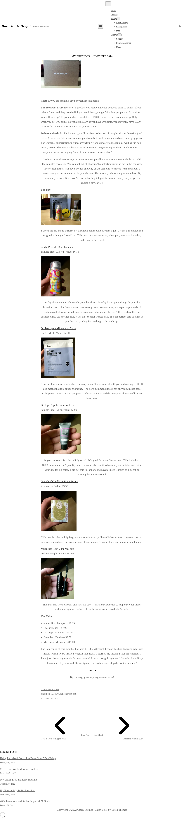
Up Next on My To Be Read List (17, 790)
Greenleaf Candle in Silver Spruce (59, 481)
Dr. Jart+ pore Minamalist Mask (58, 328)
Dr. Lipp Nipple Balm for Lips (57, 405)
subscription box (68, 694)
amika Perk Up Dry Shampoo (57, 246)
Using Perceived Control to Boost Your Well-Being (28, 758)
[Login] (180, 26)
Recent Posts (8, 752)
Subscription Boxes (50, 690)
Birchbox (45, 694)
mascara (55, 694)
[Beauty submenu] (118, 18)
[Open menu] (100, 26)
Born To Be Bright (16, 26)
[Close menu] (108, 3)
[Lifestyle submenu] (119, 34)
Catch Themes (85, 809)
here (133, 663)
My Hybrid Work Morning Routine (19, 768)
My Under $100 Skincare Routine (18, 779)
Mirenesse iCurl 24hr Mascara (57, 548)
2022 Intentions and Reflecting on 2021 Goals (25, 801)
